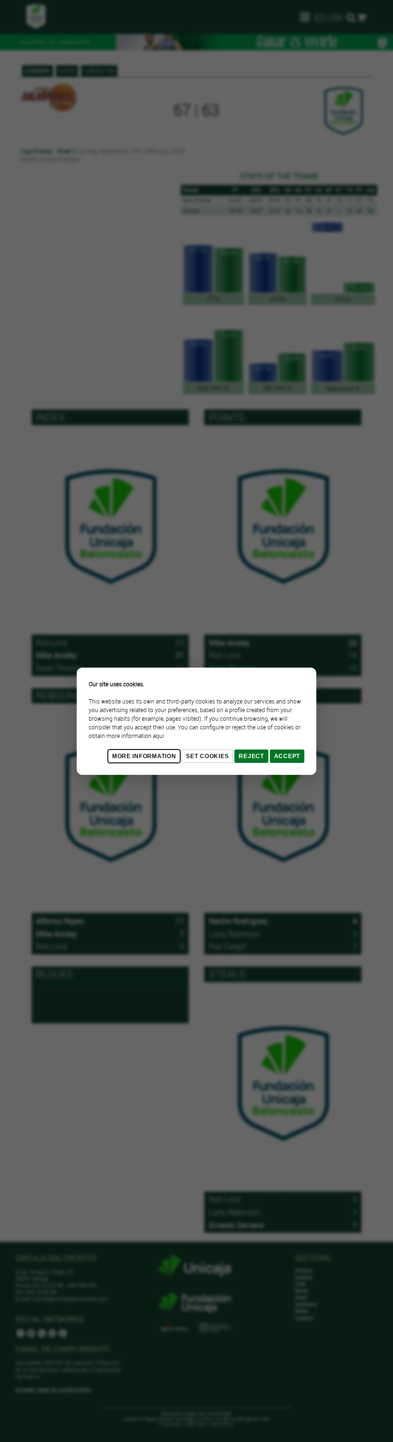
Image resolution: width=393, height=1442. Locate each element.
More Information (144, 756)
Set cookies (207, 756)
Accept (287, 756)
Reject (251, 756)
